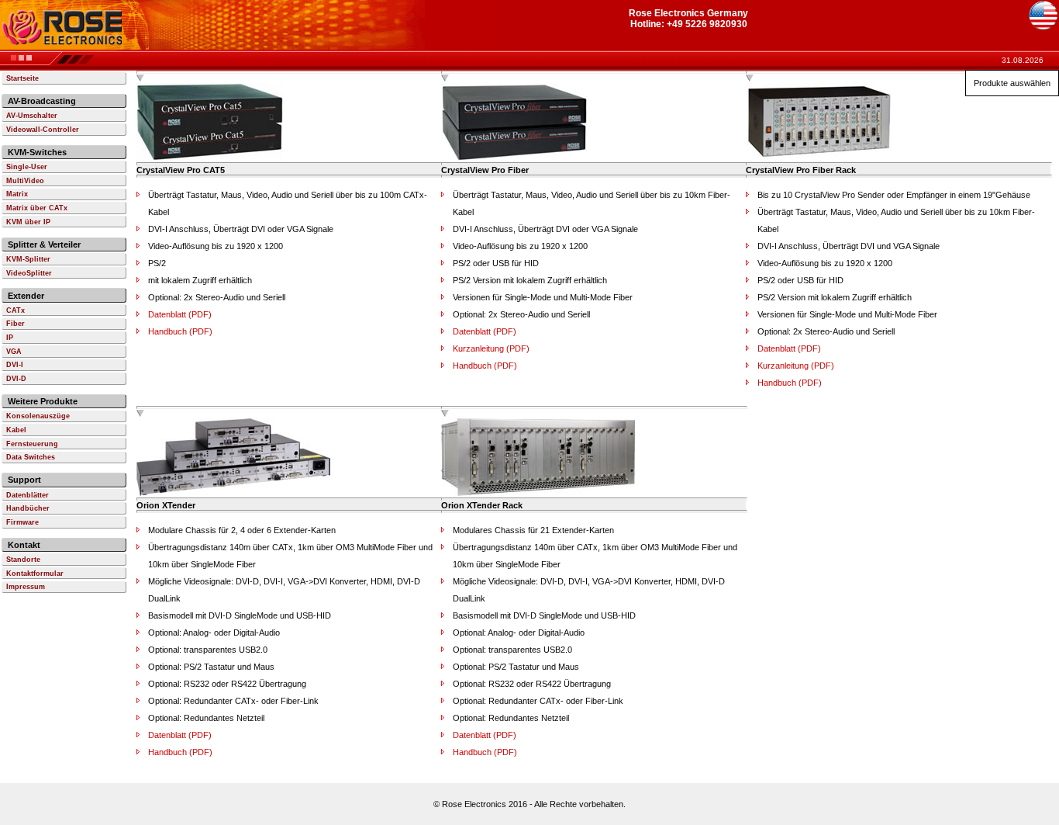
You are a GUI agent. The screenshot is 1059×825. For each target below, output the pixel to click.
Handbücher (28, 508)
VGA (14, 351)
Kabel (16, 430)
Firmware (22, 522)
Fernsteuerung (32, 444)
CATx (15, 310)
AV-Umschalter (31, 116)
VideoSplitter (29, 273)
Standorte (23, 559)
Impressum (25, 587)
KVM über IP (28, 222)
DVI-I (14, 365)
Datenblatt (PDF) (180, 314)
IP (9, 337)
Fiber (15, 324)
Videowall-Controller (42, 129)
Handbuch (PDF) (180, 331)
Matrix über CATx (36, 208)
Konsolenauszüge (38, 416)
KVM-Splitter (28, 259)
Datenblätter (27, 495)
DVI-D (16, 379)
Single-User (26, 167)
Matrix (17, 194)
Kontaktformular (35, 573)
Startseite (22, 78)
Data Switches (30, 457)
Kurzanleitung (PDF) (491, 348)
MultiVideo (25, 181)
